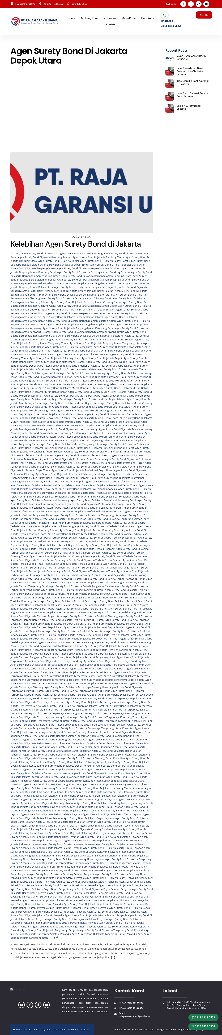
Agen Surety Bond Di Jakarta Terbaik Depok (116, 556)
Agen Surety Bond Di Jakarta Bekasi (58, 261)
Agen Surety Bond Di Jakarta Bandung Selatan (44, 257)
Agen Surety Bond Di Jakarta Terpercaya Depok (70, 694)
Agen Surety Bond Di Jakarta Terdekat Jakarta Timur (88, 638)
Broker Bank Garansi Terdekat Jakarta (50, 89)
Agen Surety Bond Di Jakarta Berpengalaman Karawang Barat (78, 328)
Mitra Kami (129, 18)
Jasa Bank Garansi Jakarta (115, 98)
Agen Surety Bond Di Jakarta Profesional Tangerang (92, 507)
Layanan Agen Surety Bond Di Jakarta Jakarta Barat (114, 844)
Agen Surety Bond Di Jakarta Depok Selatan (60, 361)
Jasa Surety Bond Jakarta (44, 121)
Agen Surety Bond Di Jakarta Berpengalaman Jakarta (72, 317)
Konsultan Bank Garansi (124, 121)
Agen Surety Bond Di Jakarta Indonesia (67, 365)
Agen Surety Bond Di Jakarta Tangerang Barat (59, 519)
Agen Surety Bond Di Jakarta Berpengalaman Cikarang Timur (86, 302)
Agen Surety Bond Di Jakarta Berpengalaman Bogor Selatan (79, 290)
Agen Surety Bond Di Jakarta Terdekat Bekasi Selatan (40, 605)
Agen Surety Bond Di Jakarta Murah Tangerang (93, 436)
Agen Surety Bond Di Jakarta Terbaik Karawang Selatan (50, 578)
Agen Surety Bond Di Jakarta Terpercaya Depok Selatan (50, 698)
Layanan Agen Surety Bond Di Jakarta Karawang (81, 851)
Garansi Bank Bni (47, 98)
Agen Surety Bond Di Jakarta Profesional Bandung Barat (101, 448)
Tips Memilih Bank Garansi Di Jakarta (72, 144)
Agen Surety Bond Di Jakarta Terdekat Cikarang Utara (60, 623)
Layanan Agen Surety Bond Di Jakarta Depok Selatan (100, 836)
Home (71, 18)
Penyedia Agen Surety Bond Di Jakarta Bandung (65, 870)
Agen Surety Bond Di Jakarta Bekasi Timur (64, 264)
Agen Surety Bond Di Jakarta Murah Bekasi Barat (38, 391)
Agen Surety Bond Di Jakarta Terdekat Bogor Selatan (55, 612)
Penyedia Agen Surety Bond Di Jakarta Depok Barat (81, 904)
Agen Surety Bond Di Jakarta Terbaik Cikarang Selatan (69, 552)
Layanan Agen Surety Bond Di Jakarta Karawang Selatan (71, 855)
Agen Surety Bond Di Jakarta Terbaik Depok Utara (73, 563)
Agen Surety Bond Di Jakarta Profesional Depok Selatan (42, 485)
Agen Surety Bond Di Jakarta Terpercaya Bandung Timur (111, 664)
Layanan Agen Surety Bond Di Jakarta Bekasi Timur (101, 814)
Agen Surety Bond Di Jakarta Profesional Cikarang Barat (68, 474)
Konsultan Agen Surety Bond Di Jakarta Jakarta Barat (62, 777)
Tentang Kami (89, 18)
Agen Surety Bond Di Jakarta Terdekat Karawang (66, 642)
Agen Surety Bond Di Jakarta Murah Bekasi (124, 388)
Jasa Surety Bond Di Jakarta (131, 117)
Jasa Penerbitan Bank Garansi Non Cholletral (103, 112)
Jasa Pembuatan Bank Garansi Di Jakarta (110, 108)
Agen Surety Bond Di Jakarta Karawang (82, 373)
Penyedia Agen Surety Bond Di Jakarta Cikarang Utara (105, 900)
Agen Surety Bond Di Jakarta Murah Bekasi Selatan (97, 391)
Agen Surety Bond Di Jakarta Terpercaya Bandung (53, 661)
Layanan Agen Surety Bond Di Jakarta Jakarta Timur (102, 848)
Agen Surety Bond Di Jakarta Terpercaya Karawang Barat (111, 713)
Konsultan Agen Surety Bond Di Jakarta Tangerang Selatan (77, 795)
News (99, 126)
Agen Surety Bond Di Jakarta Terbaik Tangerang (94, 582)
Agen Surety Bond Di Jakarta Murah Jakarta (57, 421)
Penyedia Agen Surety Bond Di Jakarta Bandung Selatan (50, 874)
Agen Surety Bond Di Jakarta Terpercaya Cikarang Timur (77, 690)
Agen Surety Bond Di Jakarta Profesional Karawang (39, 500)
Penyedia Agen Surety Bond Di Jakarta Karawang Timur (52, 926)
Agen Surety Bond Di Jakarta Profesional (126, 444)
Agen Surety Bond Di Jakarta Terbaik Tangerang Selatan (81, 586)
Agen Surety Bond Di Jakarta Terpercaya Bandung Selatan (43, 664)
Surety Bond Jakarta (73, 139)
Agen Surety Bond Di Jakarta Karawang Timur (100, 377)
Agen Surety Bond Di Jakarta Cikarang (123, 350)
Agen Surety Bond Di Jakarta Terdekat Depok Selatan (94, 627)
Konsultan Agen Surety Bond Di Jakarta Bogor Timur (40, 754)
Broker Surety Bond (90, 89)
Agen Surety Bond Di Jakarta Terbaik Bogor (79, 541)
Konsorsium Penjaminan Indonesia (84, 121)
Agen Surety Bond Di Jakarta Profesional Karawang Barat (103, 500)
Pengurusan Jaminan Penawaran (130, 135)
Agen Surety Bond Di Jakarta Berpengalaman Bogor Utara (78, 294)
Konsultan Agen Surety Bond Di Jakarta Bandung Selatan (43, 736)
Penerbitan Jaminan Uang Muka (127, 130)
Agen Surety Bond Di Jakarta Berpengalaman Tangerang (90, 335)
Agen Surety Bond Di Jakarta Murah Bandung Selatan (87, 384)
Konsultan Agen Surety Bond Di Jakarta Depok (55, 765)
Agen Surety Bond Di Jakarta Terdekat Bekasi (66, 601)
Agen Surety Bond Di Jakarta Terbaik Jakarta (48, 567)
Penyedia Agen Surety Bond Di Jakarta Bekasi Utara (56, 885)
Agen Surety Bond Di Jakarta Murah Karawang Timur (112, 433)
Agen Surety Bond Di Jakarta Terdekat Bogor (81, 608)
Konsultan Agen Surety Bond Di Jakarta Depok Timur (104, 769)
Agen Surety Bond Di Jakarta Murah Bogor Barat (38, 399)
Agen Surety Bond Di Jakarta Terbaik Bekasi (73, 534)
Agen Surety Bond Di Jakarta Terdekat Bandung (37, 593)
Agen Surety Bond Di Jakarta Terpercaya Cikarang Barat (76, 687)
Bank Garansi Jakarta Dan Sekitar (38, 85)
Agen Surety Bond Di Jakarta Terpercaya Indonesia (96, 702)
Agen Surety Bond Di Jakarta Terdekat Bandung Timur (85, 597)
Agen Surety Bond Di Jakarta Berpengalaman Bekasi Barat (90, 279)
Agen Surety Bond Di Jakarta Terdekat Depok (118, 623)
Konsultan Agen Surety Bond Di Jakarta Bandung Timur (110, 736)
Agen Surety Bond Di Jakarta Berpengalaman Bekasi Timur (90, 283)
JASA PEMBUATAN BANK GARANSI (191, 57)
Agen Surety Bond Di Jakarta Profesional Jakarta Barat (64, 492)
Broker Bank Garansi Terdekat (132, 85)
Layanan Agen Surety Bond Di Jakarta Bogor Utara (39, 825)
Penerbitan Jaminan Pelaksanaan (126, 126)
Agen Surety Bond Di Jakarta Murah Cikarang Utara (86, 410)
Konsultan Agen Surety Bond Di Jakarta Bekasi (102, 739)
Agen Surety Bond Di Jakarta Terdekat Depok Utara (75, 631)
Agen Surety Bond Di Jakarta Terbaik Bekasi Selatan (48, 537)
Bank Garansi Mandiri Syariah (80, 85)
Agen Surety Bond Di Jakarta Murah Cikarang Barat (39, 406)
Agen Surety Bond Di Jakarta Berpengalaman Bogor (84, 287)
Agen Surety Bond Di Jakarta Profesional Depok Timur (106, 485)
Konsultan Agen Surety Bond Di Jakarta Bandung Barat (119, 732)
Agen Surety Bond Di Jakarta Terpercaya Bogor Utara (97, 683)
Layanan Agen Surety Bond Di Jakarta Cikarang (96, 825)
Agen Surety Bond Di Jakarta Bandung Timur (98, 257)
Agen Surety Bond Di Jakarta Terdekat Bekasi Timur (102, 605)
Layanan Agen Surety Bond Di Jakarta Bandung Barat (96, 803)
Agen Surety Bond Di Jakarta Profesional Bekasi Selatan (72, 459)
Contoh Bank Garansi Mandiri (78, 94)
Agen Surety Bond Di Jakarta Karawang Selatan (45, 377)
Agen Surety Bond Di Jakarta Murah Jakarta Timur (93, 425)
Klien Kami (147, 18)
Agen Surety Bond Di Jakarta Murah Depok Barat (56, 414)
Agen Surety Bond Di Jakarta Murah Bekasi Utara (72, 395)
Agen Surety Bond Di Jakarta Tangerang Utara (85, 522)
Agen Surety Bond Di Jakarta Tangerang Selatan (114, 519)
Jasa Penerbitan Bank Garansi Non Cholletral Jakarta (52, 117)
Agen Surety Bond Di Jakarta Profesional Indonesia (87, 489)
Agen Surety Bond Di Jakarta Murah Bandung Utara (68, 388)
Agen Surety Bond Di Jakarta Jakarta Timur (121, 369)
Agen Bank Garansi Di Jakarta (45, 76)
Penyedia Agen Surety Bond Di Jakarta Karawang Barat (55, 922)
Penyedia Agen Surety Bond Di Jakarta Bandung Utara (41, 877)
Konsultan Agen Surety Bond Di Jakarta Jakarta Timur (51, 780)
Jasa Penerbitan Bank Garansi (54, 112)
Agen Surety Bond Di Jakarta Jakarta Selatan (70, 369)
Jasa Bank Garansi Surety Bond (110, 103)
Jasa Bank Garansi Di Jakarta (78, 98)
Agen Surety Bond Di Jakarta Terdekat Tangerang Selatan (94, 653)
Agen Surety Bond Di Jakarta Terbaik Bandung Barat (105, 526)
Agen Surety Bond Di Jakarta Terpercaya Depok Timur (114, 698)
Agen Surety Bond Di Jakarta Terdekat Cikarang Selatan (72, 619)
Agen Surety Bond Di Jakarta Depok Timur (110, 361)
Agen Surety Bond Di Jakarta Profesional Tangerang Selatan (88, 511)
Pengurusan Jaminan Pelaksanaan (38, 135)
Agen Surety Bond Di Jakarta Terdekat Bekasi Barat (122, 601)
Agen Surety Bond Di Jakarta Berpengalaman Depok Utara (79, 313)
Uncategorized (108, 144)
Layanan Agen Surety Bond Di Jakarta (128, 799)
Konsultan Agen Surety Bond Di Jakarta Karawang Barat (101, 784)
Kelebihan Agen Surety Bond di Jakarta (75, 244)
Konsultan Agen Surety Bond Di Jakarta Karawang (39, 784)
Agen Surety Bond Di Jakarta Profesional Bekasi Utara (57, 462)
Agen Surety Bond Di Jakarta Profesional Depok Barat (115, 481)
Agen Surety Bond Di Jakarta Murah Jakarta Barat (111, 421)
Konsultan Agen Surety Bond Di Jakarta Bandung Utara (42, 739)
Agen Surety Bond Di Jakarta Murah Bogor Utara (71, 403)
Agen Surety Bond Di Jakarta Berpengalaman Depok (87, 305)
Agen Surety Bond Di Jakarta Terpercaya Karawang (47, 713)
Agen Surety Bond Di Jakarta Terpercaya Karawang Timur (106, 717)
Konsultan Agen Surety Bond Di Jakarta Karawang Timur (98, 788)
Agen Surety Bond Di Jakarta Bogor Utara (76, 350)
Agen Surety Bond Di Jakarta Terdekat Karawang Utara (41, 649)
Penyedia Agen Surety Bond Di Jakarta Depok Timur (67, 907)
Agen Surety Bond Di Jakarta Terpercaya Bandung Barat (116, 661)
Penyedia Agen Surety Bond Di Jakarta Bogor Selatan (89, 889)
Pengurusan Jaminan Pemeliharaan (85, 135)
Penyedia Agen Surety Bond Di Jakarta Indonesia (46, 911)
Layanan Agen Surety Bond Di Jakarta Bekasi (63, 810)
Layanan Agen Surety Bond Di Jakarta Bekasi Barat (120, 810)
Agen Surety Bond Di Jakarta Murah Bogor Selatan (96, 399)
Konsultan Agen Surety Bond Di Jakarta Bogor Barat (48, 750)
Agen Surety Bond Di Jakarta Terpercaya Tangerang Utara (87, 728)
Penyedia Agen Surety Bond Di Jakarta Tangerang (38, 930)
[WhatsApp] (165, 15)
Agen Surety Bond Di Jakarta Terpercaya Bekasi (97, 668)
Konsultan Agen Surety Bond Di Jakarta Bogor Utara (102, 754)
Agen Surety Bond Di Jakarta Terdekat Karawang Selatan (50, 646)
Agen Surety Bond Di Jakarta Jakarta (111, 365)
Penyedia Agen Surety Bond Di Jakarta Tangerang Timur (92, 934)
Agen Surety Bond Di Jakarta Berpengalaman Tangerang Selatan (96, 339)
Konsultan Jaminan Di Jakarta (39, 126)
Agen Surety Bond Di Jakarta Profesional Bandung (39, 448)
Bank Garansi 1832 (133, 80)
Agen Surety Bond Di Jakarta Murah (59, 380)
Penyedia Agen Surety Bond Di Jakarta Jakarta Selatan (84, 915)
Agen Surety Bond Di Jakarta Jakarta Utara (34, 373)
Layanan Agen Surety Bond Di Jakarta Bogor (78, 818)
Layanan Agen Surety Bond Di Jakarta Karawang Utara (62, 859)
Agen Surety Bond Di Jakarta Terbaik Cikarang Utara (60, 556)
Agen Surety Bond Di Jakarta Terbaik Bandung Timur (90, 530)
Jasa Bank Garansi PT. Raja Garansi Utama (62, 103)
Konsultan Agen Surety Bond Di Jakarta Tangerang (86, 792)
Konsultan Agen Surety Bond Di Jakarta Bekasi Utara (69, 747)
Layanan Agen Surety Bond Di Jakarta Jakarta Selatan (40, 848)
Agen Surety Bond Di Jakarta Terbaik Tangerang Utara (72, 590)
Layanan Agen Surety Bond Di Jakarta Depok (126, 833)
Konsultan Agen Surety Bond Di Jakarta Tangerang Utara (73, 799)
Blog (106, 85)
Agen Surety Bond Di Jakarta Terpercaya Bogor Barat (49, 679)
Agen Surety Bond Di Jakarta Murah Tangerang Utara (71, 444)
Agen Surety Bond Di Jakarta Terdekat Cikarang (90, 616)
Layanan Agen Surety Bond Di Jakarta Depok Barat (39, 836)
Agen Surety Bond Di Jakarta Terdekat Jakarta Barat (106, 635)
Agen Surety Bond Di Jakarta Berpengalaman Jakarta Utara (80, 324)
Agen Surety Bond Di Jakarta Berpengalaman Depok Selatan (79, 309)
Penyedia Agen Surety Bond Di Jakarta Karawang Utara (117, 926)
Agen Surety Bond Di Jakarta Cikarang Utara (55, 358)
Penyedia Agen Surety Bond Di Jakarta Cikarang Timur (41, 900)
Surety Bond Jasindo (102, 139)
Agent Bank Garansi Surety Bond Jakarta (92, 80)
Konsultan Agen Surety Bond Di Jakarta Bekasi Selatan (84, 743)
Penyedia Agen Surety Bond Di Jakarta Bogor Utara (67, 893)
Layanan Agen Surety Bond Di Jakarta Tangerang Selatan (107, 863)
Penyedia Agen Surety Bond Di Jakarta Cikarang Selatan (117, 896)
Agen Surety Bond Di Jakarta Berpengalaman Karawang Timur (88, 332)
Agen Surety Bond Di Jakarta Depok (102, 358)
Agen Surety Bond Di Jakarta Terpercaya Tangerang (100, 720)
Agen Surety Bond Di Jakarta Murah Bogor (126, 395)
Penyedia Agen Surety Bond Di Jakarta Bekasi (100, 877)
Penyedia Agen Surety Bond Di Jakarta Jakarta (102, 911)
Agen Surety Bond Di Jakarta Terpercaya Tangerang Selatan (91, 724)
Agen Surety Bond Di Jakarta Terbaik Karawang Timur (114, 578)
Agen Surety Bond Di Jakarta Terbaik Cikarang (88, 548)
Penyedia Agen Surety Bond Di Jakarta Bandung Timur (115, 874)
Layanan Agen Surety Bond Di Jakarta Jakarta (58, 844)
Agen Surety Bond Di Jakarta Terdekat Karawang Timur (116, 646)
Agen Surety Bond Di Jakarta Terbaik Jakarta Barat (104, 567)
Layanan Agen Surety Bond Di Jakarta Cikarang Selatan (79, 829)
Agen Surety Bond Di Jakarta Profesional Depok (56, 481)
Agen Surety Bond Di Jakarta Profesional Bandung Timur (96, 451)
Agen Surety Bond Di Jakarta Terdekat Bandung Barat (97, 593)
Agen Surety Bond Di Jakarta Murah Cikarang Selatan (101, 406)
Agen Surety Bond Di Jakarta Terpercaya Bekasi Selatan (80, 672)
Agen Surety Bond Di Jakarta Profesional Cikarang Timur (63, 477)
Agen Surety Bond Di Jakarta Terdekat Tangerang (103, 649)
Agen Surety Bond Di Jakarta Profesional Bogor (117, 462)
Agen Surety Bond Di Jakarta (122, 76)
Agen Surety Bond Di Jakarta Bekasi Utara (114, 264)
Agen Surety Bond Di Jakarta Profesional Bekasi (82, 455)
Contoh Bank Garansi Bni (40, 94)
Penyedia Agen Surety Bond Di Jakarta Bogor (113, 885)
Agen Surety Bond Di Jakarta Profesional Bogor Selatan (97, 466)
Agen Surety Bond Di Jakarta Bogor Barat (68, 347)
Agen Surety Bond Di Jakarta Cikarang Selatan (82, 354)
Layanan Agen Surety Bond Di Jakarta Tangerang (123, 859)
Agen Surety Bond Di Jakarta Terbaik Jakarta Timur (86, 571)
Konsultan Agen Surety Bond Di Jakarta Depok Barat (114, 765)
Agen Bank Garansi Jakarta (84, 76)
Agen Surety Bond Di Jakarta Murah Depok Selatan (114, 414)
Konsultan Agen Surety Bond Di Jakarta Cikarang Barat (80, 758)
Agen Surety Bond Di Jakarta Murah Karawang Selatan (49, 433)
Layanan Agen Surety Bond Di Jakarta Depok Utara (82, 840)
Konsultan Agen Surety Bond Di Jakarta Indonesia (88, 773)
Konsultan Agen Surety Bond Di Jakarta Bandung (58, 732)
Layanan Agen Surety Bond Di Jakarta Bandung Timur (81, 807)
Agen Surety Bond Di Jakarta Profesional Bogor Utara (82, 470)
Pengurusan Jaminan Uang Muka (36, 139)
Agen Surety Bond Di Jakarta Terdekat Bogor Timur (116, 612)
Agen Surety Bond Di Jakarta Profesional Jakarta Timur (51, 496)
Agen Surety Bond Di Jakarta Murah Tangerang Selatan (80, 440)
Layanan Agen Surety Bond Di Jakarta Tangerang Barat (42, 863)
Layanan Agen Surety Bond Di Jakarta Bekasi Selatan (40, 814)
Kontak (110, 24)
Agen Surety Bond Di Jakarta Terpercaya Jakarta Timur (60, 709)
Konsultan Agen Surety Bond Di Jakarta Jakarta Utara (113, 780)
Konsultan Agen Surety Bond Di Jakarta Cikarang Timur (72, 762)
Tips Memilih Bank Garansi (135, 139)
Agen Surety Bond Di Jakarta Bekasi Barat (104, 261)
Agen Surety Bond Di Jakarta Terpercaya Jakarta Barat (73, 706)
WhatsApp (167, 21)
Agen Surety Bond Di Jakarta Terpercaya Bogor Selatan (112, 679)
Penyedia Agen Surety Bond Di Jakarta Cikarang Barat (53, 896)
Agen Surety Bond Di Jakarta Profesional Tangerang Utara (87, 515)
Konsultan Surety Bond (76, 126)
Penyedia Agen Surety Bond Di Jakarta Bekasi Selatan (75, 881)
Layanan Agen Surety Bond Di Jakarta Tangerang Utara (97, 866)
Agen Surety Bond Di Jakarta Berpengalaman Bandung (88, 268)
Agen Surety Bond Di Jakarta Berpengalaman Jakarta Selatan (81, 320)
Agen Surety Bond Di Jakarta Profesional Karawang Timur (98, 504)
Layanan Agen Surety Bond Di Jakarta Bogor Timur (116, 821)
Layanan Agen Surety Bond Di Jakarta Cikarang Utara (68, 833)
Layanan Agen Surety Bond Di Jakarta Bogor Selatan (55, 821)
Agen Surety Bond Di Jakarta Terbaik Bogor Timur (114, 545)
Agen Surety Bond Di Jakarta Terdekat (126, 590)
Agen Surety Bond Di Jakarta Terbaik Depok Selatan (91, 560)
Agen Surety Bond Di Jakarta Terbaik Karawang (63, 575)
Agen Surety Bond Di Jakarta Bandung (81, 253)
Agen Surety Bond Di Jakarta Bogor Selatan (118, 347)
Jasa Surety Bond (99, 117)
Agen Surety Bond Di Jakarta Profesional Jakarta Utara (115, 496)
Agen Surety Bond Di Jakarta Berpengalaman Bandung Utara (96, 276)
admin (14, 253)
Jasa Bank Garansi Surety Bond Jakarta (57, 108)
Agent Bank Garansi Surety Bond (43, 80)
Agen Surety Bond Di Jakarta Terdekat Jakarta (49, 635)
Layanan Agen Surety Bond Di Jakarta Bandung (37, 803)
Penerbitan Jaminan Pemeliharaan (41, 130)
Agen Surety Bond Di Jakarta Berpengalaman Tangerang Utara (106, 343)
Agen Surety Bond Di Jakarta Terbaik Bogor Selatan (54, 545)
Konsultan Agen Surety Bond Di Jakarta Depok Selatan (41, 769)
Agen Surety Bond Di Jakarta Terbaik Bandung (47, 526)
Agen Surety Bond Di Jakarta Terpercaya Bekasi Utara (71, 676)
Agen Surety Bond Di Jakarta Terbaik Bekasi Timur (108, 537)
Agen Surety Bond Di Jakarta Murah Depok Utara (90, 418)
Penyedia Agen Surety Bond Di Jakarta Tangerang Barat (101, 930)
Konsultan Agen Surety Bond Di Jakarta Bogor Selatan (110, 750)
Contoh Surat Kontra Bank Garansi (121, 94)
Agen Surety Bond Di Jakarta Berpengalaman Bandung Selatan (93, 272)
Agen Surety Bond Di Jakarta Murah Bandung (108, 380)
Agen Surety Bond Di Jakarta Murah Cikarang (126, 403)
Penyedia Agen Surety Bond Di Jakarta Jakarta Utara (66, 919)
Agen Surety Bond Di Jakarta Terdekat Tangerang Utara (83, 657)
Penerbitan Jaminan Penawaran (85, 130)
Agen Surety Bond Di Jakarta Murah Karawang (70, 429)
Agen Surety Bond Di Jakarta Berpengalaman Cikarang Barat (76, 298)
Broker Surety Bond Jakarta (123, 89)
